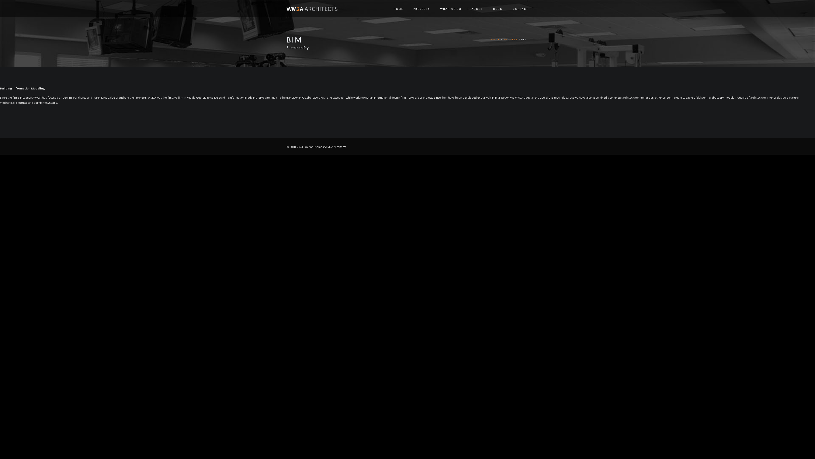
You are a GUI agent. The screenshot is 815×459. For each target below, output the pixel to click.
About (477, 8)
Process (510, 39)
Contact (520, 8)
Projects (421, 8)
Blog (498, 8)
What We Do (450, 8)
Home (398, 8)
